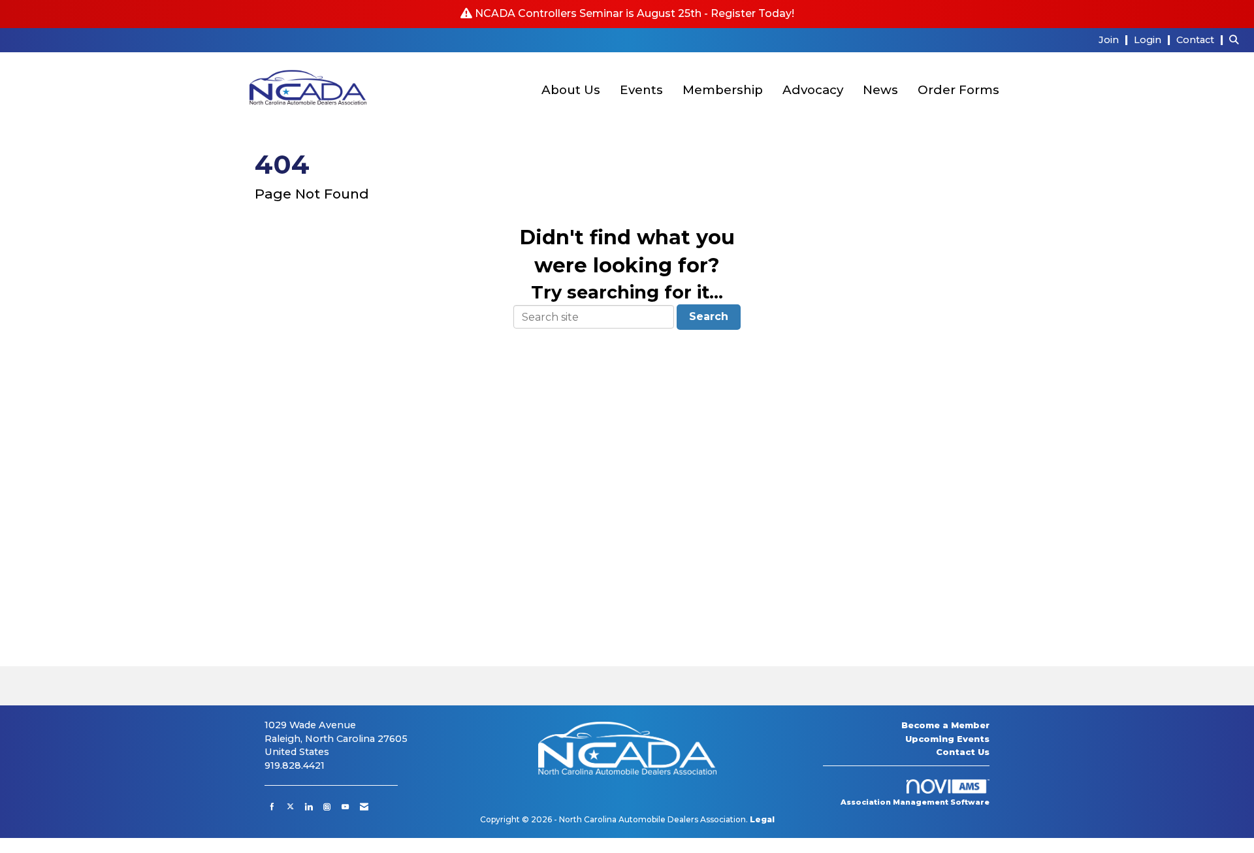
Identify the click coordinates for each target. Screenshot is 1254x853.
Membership (723, 89)
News (880, 89)
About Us (570, 89)
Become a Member (945, 725)
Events (641, 89)
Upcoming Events (947, 738)
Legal (762, 819)
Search (708, 316)
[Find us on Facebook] (272, 806)
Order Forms (958, 89)
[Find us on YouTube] (345, 806)
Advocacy (812, 89)
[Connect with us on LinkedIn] (308, 806)
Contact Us (962, 752)
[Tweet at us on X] (290, 806)
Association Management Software (915, 802)
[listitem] (1115, 39)
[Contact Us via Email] (364, 806)
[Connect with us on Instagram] (326, 806)
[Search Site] (1236, 39)
